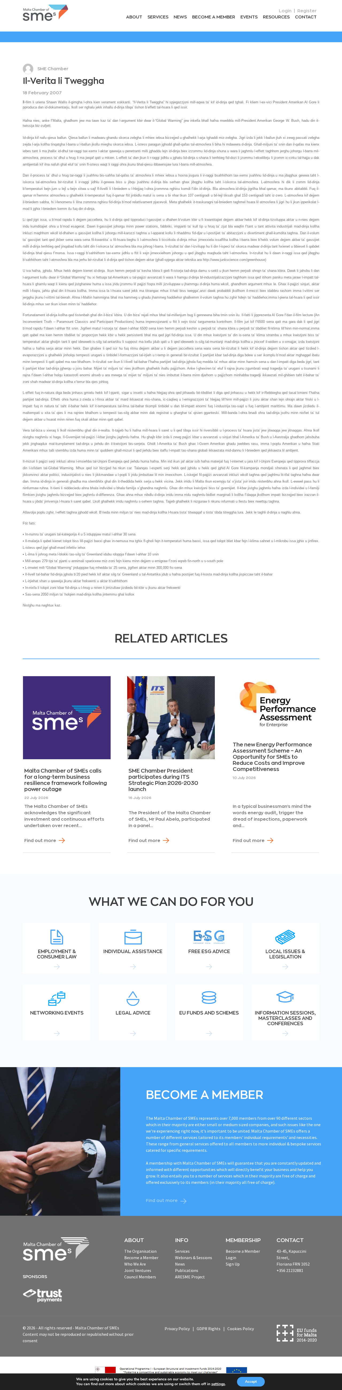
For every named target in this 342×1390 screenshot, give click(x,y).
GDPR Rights (208, 1328)
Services (157, 17)
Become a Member (213, 17)
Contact (306, 17)
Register (307, 11)
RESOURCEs (276, 17)
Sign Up (233, 1264)
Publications (186, 1270)
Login (285, 11)
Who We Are (135, 1264)
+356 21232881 (290, 1270)
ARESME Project (190, 1276)
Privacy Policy (177, 1328)
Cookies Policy (240, 1328)
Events (249, 17)
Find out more (40, 841)
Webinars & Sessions (193, 1257)
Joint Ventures (137, 1270)
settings (218, 1384)
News (180, 17)
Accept (251, 1381)
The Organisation (140, 1251)
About (134, 17)
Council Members (140, 1276)
